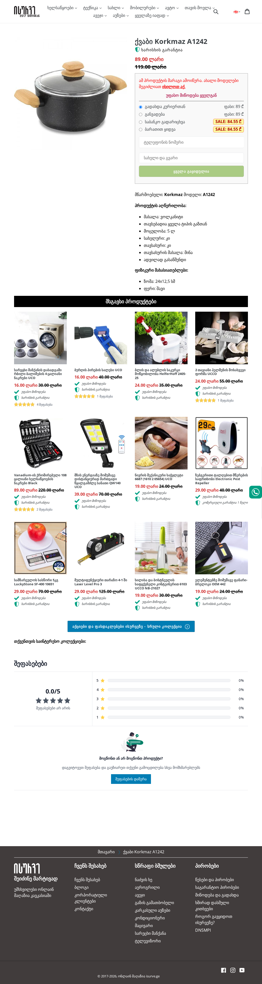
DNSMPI (203, 930)
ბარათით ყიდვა (160, 129)
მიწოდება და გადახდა (217, 895)
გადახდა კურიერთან (164, 106)
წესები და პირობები (214, 879)
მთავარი (106, 852)
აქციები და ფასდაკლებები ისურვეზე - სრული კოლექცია (127, 626)
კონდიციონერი (150, 918)
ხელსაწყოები (60, 7)
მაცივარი (144, 925)
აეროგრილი (147, 887)
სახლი (114, 7)
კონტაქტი (83, 909)
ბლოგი (81, 887)
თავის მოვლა (198, 7)
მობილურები (143, 7)
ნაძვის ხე (143, 879)
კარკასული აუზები (152, 910)
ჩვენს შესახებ (87, 879)
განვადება (154, 114)
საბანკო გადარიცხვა (164, 122)
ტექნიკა (91, 7)
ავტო (170, 7)
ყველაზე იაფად (150, 15)
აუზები (119, 15)
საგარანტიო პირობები (217, 887)
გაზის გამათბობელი (154, 902)
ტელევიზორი (148, 941)
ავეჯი (98, 15)
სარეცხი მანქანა (150, 933)
